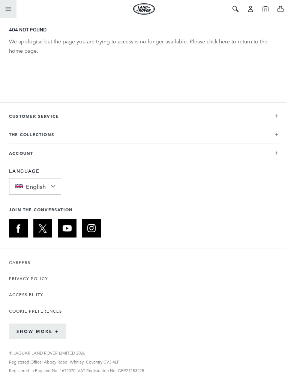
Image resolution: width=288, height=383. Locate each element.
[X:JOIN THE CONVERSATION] (42, 228)
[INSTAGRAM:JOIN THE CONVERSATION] (91, 228)
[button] (144, 119)
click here (218, 41)
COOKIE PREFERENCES (35, 311)
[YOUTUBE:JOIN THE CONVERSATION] (67, 228)
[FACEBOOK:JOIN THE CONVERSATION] (18, 228)
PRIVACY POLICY (28, 278)
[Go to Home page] (143, 9)
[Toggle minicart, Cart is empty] (280, 9)
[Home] (265, 9)
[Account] (250, 9)
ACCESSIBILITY (26, 294)
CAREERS (19, 262)
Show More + (37, 331)
